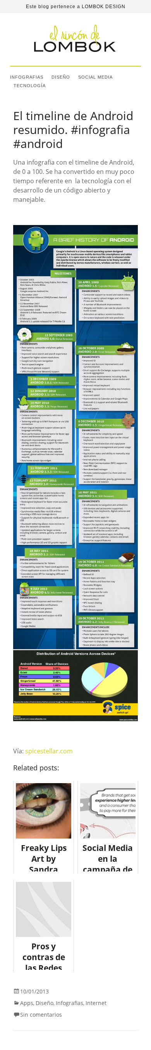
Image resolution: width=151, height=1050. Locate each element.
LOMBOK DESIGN (103, 6)
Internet (96, 1003)
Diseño (60, 77)
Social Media (95, 77)
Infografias (26, 77)
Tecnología (30, 85)
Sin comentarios (41, 1014)
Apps (26, 1003)
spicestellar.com (49, 751)
